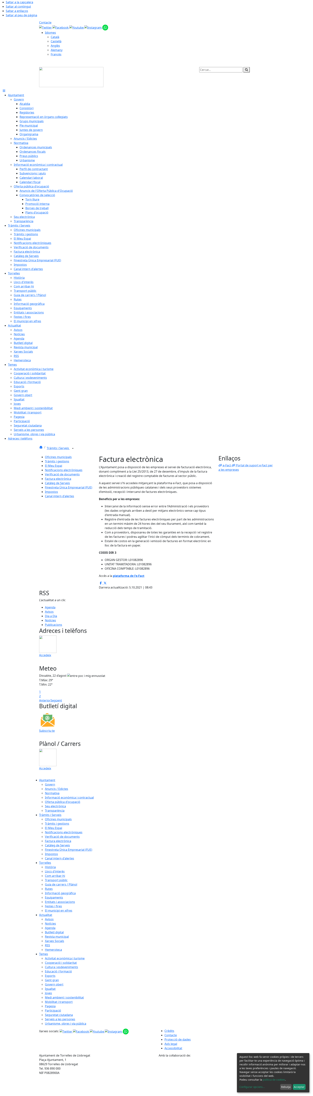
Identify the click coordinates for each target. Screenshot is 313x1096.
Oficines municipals (58, 457)
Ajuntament (47, 780)
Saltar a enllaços (17, 11)
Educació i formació (58, 971)
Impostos (51, 492)
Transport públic (56, 880)
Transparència (54, 811)
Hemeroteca (53, 950)
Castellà (56, 41)
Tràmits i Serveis (58, 448)
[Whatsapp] (105, 27)
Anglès (55, 46)
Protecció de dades (177, 1039)
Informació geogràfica (60, 893)
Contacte (45, 22)
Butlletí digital (54, 932)
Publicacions (53, 625)
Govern (50, 784)
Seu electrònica (55, 806)
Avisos (49, 612)
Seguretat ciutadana (59, 1015)
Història (50, 867)
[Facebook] (61, 27)
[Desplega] (73, 448)
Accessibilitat (173, 1048)
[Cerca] (246, 69)
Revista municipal (57, 937)
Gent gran (52, 980)
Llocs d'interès (55, 871)
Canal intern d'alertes (59, 496)
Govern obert (54, 984)
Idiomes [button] (50, 33)
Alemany (56, 50)
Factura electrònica (58, 479)
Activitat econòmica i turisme (65, 958)
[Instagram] (93, 27)
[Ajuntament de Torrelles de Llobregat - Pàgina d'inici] (71, 77)
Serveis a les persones (60, 1019)
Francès (56, 54)
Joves (48, 993)
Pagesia (50, 1006)
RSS (47, 945)
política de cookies (274, 1079)
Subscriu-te (47, 731)
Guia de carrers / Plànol (61, 884)
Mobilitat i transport (59, 1002)
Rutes (49, 889)
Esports (50, 976)
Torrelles (45, 863)
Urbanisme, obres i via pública (65, 1024)
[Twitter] (46, 27)
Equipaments (54, 897)
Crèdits (169, 1031)
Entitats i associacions (60, 902)
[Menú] (4, 91)
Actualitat (45, 915)
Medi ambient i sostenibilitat (64, 997)
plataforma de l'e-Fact (128, 576)
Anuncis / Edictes (56, 789)
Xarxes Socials (54, 941)
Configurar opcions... (252, 1087)
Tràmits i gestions (57, 461)
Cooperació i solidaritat (61, 963)
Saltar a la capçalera (19, 2)
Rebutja (286, 1087)
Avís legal (170, 1044)
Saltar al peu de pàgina (21, 15)
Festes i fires (53, 906)
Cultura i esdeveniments (61, 967)
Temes (43, 954)
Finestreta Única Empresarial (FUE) (68, 487)
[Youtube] (76, 27)
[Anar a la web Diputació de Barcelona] (216, 1077)
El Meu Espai (53, 466)
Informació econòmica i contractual (69, 797)
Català (55, 37)
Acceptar (299, 1087)
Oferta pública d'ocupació (62, 802)
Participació (53, 1011)
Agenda (50, 607)
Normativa (52, 793)
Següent (56, 700)
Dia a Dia (51, 616)
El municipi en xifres (58, 911)
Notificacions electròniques (63, 470)
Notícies (50, 620)
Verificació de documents (62, 474)
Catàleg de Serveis (57, 483)
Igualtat (50, 989)
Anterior (45, 700)
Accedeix (45, 655)
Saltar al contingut (18, 7)
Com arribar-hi (55, 876)
